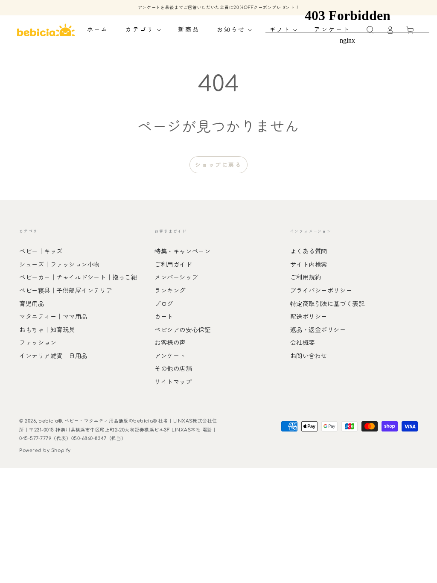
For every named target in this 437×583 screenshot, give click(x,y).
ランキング (170, 290)
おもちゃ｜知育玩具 (47, 329)
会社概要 (302, 342)
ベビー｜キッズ (41, 251)
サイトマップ (173, 382)
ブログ (163, 303)
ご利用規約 (305, 277)
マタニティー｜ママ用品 (53, 316)
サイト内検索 (308, 264)
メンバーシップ (176, 277)
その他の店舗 (173, 368)
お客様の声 (170, 342)
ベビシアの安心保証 (182, 329)
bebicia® (49, 421)
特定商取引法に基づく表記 (327, 303)
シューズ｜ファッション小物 (59, 264)
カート (163, 316)
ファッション (37, 342)
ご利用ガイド (173, 264)
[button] (143, 30)
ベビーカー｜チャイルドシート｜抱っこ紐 (78, 277)
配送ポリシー (308, 316)
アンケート (170, 356)
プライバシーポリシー (321, 290)
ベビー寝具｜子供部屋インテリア (65, 290)
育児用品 (31, 303)
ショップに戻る (218, 165)
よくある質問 (308, 251)
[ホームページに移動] (46, 29)
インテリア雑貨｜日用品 (53, 356)
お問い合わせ (308, 356)
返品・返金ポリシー (318, 329)
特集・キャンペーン (182, 251)
